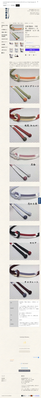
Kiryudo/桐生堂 (9, 395)
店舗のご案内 (5, 32)
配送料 (28, 36)
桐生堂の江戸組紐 (5, 26)
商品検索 (3, 378)
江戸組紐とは (5, 29)
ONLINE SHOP (5, 39)
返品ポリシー (4, 379)
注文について (5, 41)
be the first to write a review (24, 370)
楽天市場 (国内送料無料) (4, 36)
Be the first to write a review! (24, 351)
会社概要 (3, 44)
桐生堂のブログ (5, 47)
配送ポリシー (4, 380)
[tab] (24, 363)
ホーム (3, 22)
